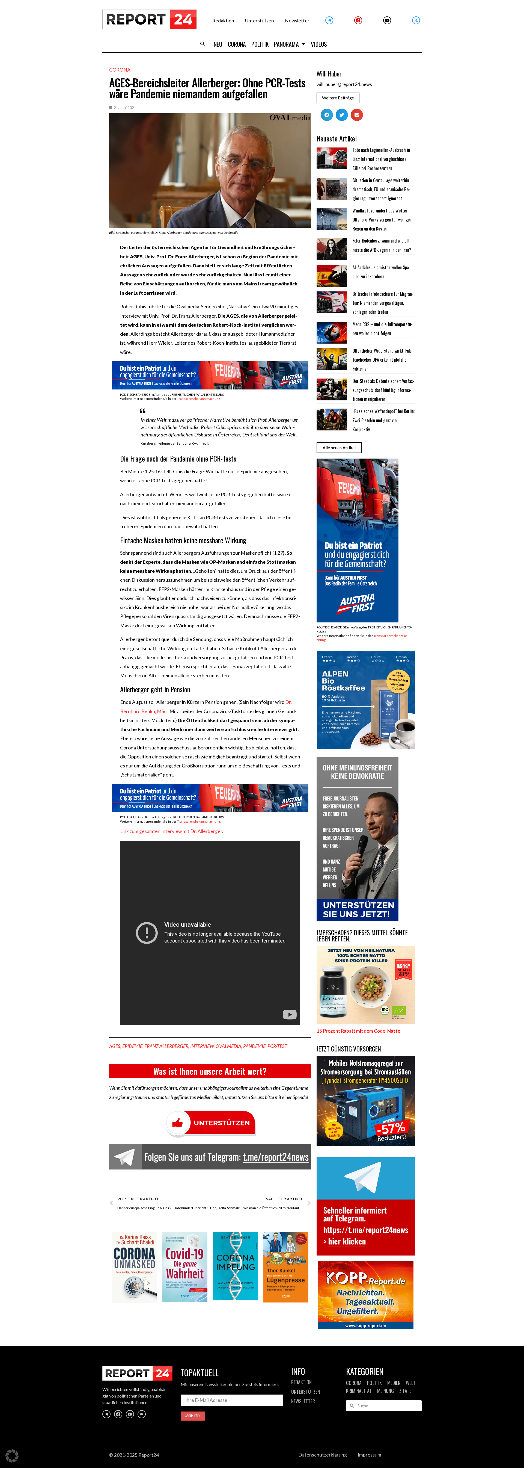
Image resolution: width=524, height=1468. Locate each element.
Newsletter (297, 20)
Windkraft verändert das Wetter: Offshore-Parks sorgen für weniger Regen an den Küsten (382, 219)
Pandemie (254, 1046)
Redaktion (223, 20)
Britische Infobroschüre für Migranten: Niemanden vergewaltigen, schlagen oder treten (383, 303)
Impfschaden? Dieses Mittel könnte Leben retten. (362, 935)
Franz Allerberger (166, 1046)
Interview (202, 1046)
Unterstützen (259, 20)
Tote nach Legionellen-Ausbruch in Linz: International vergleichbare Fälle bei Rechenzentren (381, 159)
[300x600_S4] (357, 621)
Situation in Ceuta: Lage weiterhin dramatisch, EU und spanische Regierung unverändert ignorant (381, 189)
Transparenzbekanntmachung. (199, 398)
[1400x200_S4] (210, 388)
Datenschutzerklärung (322, 1455)
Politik (260, 44)
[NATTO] (366, 1022)
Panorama (286, 44)
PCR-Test (277, 1046)
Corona (237, 44)
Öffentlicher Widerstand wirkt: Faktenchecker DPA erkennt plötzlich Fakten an (382, 359)
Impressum (369, 1455)
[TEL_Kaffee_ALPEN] (366, 747)
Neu (218, 44)
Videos (319, 44)
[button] (203, 44)
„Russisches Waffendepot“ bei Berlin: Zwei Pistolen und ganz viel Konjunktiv (384, 420)
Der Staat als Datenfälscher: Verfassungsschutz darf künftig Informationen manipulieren (384, 390)
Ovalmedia (228, 1046)
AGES (114, 1046)
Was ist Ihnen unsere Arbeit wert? (210, 1071)
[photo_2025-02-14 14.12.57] (357, 919)
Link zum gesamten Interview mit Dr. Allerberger (171, 831)
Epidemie (132, 1046)
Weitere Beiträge (338, 97)
